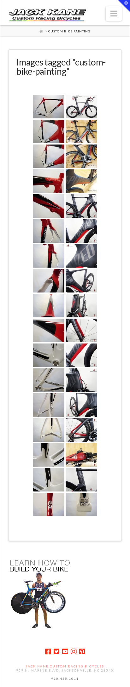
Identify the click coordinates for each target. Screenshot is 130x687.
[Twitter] (56, 651)
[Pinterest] (82, 651)
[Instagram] (73, 651)
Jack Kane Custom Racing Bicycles (65, 666)
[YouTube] (65, 651)
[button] (114, 13)
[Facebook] (48, 651)
